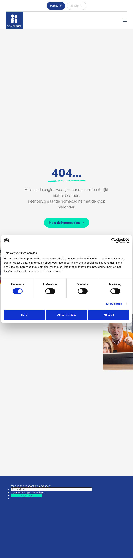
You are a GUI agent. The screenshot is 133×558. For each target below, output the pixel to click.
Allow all (108, 314)
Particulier (56, 5)
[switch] (50, 291)
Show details (114, 303)
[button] (124, 20)
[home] (14, 20)
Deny (24, 314)
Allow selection (66, 314)
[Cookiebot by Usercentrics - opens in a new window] (114, 240)
